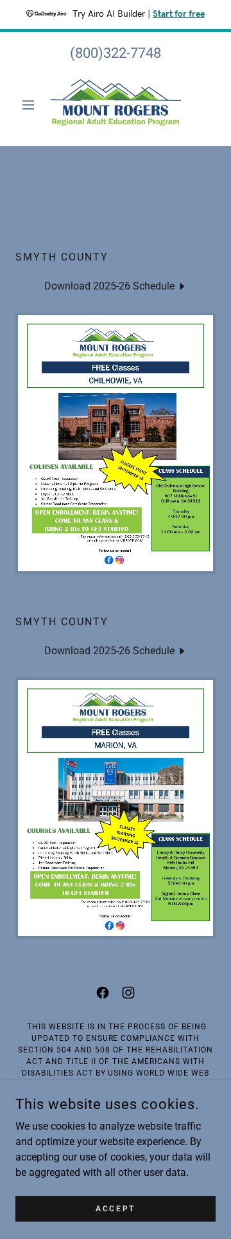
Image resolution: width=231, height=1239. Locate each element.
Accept (115, 1208)
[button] (30, 105)
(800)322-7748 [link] (115, 53)
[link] (115, 105)
